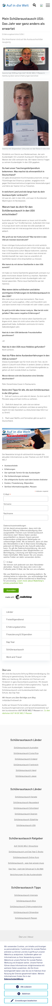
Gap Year (10, 642)
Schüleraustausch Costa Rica (26, 753)
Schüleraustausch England (26, 759)
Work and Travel (14, 657)
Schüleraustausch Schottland (26, 808)
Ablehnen (26, 993)
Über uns (22, 937)
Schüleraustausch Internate (26, 895)
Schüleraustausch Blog (26, 901)
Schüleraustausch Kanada (26, 797)
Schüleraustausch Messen (26, 918)
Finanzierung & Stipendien (19, 634)
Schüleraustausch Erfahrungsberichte (26, 906)
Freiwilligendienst (15, 619)
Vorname (7, 504)
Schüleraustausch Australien (26, 747)
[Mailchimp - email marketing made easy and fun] (18, 597)
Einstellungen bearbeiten (26, 1000)
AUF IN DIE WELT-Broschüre (26, 846)
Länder (9, 612)
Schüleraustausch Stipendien (26, 912)
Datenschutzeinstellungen (14, 525)
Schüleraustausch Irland (26, 770)
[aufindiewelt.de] (15, 5)
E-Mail (7, 494)
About (30, 937)
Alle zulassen (26, 986)
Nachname (8, 513)
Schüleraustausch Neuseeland (26, 802)
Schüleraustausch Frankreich (26, 764)
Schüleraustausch (15, 649)
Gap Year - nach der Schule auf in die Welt (26, 869)
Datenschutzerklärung (13, 979)
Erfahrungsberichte (16, 626)
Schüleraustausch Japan (26, 776)
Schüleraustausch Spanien (26, 814)
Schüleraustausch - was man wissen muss (26, 863)
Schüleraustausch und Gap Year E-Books (26, 851)
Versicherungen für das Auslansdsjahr (26, 874)
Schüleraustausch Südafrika (26, 819)
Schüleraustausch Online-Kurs (26, 857)
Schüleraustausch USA (26, 825)
